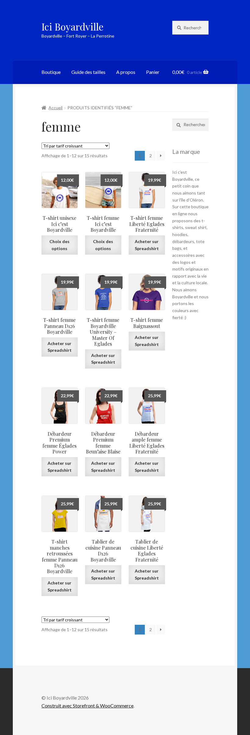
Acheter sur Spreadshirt (147, 245)
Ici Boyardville (72, 26)
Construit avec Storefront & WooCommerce (87, 705)
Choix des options (59, 245)
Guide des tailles (88, 72)
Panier (152, 72)
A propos (125, 72)
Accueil (55, 107)
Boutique (51, 72)
